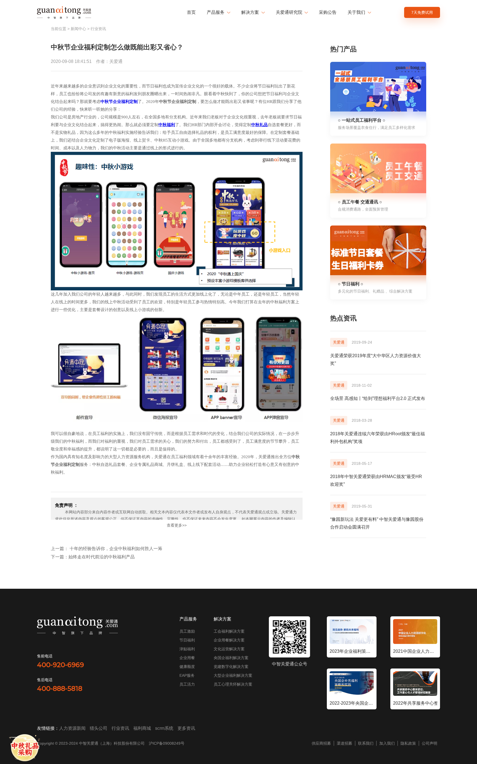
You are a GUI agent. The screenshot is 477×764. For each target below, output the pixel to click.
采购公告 (327, 12)
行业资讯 (98, 28)
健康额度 (187, 666)
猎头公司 (98, 728)
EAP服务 (187, 675)
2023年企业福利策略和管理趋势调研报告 (352, 651)
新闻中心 (78, 28)
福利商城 (142, 728)
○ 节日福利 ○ (350, 284)
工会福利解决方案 (229, 631)
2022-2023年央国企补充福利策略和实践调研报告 (352, 703)
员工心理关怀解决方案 (233, 684)
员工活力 (187, 684)
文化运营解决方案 (229, 649)
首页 (191, 12)
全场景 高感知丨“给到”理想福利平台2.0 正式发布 (377, 398)
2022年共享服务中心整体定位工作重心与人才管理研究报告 (415, 703)
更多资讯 (186, 728)
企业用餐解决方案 (229, 640)
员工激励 (187, 631)
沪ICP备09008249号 (166, 743)
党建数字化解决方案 (231, 666)
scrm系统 (164, 728)
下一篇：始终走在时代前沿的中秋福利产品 (93, 557)
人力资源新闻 (72, 728)
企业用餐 (187, 658)
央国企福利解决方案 (231, 658)
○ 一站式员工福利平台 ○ (361, 120)
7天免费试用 (422, 12)
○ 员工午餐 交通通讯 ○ (360, 202)
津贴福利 (187, 649)
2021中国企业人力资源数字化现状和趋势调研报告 (415, 651)
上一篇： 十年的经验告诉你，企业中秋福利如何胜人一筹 (106, 548)
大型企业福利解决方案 (233, 675)
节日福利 (187, 640)
